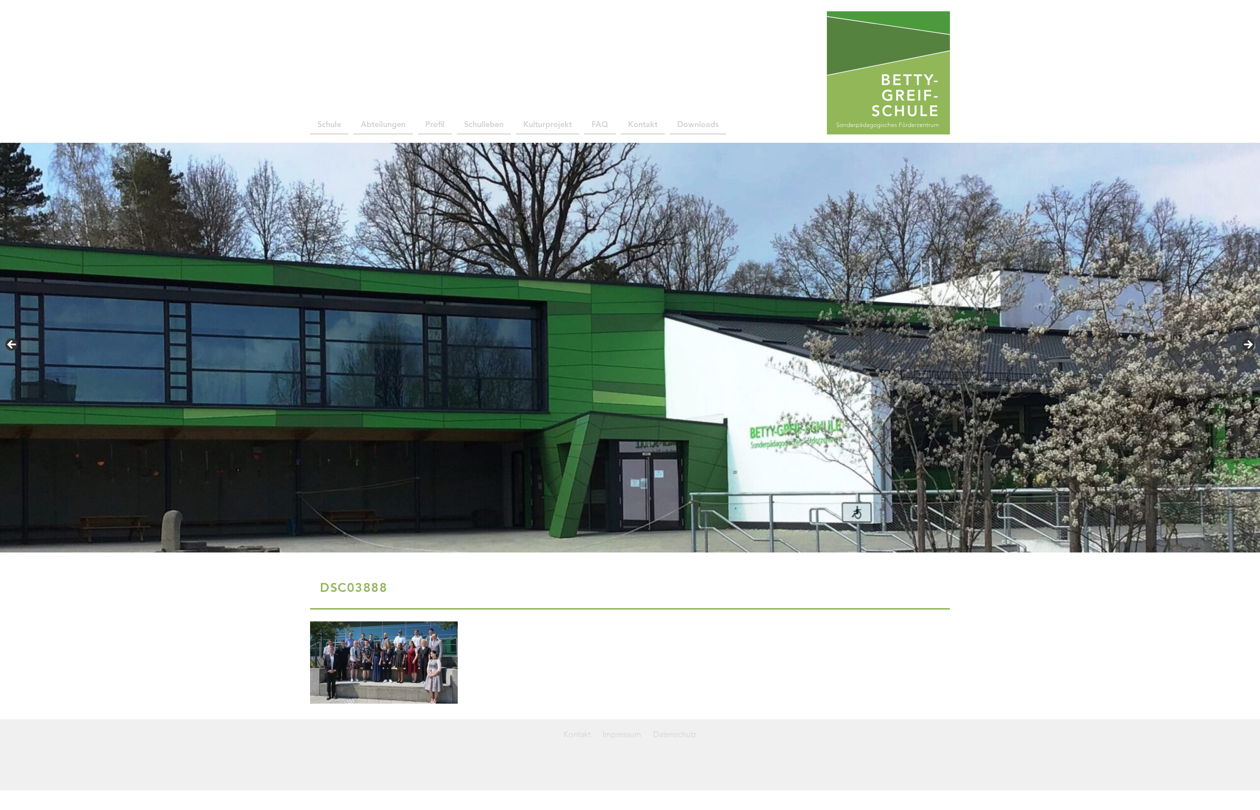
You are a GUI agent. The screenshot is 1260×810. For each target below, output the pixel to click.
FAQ (600, 125)
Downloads (698, 125)
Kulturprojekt (547, 125)
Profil (434, 125)
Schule (329, 125)
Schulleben (484, 125)
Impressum (621, 735)
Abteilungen (383, 125)
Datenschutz (674, 735)
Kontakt (643, 125)
